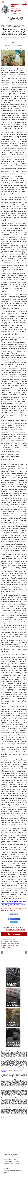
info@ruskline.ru (17, 1157)
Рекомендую (14, 914)
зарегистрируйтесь (16, 945)
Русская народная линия (15, 929)
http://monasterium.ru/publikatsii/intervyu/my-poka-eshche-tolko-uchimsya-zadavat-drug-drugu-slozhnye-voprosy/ (14, 903)
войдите (4, 945)
